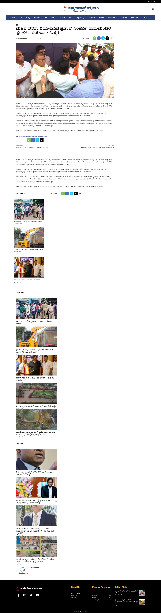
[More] (112, 38)
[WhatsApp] (94, 38)
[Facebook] (146, 9)
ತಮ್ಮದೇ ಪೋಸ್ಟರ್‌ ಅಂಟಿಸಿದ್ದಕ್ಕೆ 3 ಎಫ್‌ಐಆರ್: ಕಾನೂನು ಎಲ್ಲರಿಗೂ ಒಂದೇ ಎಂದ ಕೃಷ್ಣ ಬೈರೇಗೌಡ (35, 560)
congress (20, 136)
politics (31, 136)
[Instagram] (24, 596)
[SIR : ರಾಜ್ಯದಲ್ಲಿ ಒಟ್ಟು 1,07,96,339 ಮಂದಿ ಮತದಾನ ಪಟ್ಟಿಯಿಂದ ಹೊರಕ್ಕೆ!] (36, 459)
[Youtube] (153, 9)
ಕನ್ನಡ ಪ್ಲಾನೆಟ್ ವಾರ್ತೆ (22, 38)
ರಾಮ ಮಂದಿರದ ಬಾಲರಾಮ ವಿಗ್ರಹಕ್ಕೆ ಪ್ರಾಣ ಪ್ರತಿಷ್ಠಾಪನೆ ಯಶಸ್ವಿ (32, 147)
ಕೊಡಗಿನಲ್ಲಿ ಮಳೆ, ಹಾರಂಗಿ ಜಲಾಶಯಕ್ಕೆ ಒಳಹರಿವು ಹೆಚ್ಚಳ (36, 406)
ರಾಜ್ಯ (17, 25)
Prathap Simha (37, 136)
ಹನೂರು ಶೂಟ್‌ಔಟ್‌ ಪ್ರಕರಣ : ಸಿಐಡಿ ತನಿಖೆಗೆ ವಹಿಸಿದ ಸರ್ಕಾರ (28, 221)
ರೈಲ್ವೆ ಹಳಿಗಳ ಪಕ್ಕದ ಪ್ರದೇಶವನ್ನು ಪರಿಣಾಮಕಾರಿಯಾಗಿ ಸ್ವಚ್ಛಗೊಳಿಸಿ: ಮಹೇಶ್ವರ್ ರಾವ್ (34, 350)
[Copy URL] (107, 38)
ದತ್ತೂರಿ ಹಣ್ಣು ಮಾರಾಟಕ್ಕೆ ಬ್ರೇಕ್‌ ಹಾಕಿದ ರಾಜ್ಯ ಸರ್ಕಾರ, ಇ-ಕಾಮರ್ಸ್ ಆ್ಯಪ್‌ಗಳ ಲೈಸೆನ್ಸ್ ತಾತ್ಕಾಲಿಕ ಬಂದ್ (36, 433)
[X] (149, 9)
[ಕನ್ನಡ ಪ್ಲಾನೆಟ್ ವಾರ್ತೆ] (23, 570)
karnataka (24, 136)
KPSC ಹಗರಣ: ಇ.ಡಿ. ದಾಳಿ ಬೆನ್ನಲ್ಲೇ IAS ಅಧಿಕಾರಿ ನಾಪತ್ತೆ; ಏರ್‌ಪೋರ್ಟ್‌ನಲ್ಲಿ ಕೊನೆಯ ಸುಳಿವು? (36, 501)
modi (28, 136)
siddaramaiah (44, 136)
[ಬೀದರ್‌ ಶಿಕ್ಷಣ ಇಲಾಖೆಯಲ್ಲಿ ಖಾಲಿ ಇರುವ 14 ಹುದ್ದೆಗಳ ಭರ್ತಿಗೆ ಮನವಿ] (29, 267)
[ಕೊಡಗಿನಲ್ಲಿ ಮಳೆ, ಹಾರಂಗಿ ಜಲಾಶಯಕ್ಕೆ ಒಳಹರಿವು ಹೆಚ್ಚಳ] (36, 393)
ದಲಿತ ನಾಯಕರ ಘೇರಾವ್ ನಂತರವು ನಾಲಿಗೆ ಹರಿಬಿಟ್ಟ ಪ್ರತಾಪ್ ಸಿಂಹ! (96, 147)
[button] (30, 9)
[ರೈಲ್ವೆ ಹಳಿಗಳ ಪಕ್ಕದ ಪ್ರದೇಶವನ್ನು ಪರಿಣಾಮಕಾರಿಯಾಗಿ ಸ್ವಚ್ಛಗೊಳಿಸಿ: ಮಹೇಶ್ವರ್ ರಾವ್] (29, 237)
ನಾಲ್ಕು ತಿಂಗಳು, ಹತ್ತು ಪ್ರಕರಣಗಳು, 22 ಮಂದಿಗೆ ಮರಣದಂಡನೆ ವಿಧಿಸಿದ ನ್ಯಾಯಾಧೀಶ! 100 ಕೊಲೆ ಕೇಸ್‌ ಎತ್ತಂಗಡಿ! (35, 530)
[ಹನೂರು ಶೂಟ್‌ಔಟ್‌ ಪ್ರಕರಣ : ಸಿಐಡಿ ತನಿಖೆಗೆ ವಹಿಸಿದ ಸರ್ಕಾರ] (29, 209)
